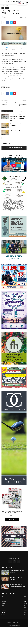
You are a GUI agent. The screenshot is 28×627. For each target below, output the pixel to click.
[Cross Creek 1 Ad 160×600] (14, 437)
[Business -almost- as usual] (5, 572)
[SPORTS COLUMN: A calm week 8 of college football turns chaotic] (5, 586)
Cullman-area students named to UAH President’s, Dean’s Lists (21, 104)
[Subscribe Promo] (14, 536)
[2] (14, 250)
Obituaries (7, 7)
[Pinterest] (14, 22)
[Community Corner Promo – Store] (14, 377)
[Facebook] (7, 22)
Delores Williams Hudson (8, 48)
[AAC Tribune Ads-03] (14, 226)
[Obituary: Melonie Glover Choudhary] (5, 125)
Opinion (23, 621)
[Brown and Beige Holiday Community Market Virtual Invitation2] (14, 193)
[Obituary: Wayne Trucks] (5, 132)
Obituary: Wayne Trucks (16, 131)
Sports (7, 621)
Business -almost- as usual (17, 570)
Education (12, 621)
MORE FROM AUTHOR (19, 111)
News (7, 5)
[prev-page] (2, 138)
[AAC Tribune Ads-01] (14, 43)
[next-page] (5, 138)
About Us (19, 622)
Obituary (8, 87)
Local (3, 118)
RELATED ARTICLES (7, 111)
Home (2, 5)
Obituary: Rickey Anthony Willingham (7, 103)
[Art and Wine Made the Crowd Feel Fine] (5, 579)
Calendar (9, 622)
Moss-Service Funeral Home (10, 16)
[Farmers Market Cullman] (14, 348)
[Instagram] (14, 561)
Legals (14, 622)
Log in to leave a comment (14, 147)
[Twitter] (11, 22)
